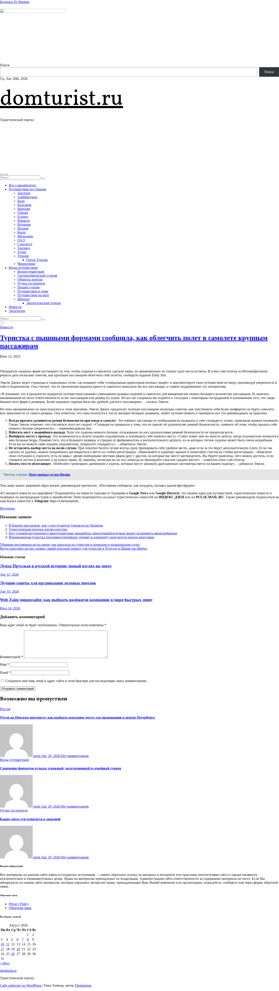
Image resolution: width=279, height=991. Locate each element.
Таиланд (23, 248)
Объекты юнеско (30, 279)
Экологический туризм (43, 303)
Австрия (23, 193)
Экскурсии (17, 311)
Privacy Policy (19, 904)
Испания (24, 224)
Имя (4, 664)
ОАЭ (21, 240)
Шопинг (23, 299)
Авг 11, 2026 (9, 574)
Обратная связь (20, 908)
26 (13, 954)
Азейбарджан (27, 197)
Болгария (24, 205)
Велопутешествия (30, 271)
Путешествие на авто (33, 295)
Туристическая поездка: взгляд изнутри (38, 529)
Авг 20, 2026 (51, 806)
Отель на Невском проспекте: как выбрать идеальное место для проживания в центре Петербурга (77, 717)
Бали (21, 201)
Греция (22, 213)
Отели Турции (37, 260)
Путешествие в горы (32, 291)
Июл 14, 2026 (10, 608)
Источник (7, 508)
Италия (22, 228)
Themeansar (83, 985)
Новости (15, 307)
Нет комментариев (75, 756)
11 (7, 944)
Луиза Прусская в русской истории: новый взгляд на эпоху (56, 566)
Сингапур (24, 244)
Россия (5, 709)
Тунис (22, 252)
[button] (1, 174)
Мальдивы (25, 236)
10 (2, 944)
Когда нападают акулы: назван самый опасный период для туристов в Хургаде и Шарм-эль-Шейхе (73, 548)
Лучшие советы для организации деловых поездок (48, 583)
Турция (22, 256)
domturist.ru (61, 99)
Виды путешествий (23, 267)
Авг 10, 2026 (9, 591)
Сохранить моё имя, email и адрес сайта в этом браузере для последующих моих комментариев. (76, 681)
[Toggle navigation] (6, 174)
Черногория (26, 264)
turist (37, 756)
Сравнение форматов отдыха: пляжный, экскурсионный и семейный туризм (60, 768)
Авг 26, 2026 (51, 756)
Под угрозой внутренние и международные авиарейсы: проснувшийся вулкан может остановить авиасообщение (93, 533)
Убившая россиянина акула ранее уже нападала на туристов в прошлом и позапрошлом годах (70, 544)
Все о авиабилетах (22, 185)
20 (18, 949)
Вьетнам (23, 209)
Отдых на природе (31, 283)
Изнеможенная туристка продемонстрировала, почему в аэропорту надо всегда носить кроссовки (81, 537)
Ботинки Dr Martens (14, 2)
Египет (22, 216)
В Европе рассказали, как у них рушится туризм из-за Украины (56, 525)
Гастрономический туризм (37, 275)
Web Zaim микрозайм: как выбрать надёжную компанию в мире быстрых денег (76, 599)
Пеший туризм (28, 287)
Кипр (21, 232)
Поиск (5, 65)
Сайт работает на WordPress (21, 985)
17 (2, 949)
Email (5, 672)
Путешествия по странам (27, 189)
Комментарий (11, 657)
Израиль (23, 220)
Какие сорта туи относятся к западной (30, 819)
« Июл (5, 963)
